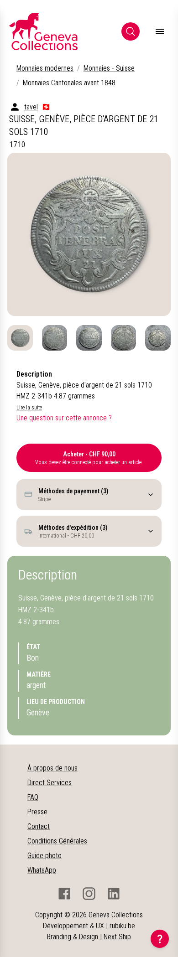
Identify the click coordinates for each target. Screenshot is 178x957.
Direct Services (49, 782)
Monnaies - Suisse (109, 68)
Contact (38, 826)
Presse (37, 811)
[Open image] (89, 234)
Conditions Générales (57, 841)
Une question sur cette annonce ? (64, 418)
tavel (31, 107)
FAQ (32, 797)
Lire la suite (29, 407)
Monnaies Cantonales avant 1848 (69, 82)
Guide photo (44, 855)
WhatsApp (41, 870)
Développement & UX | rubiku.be (89, 925)
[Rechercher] (130, 31)
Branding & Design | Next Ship (89, 936)
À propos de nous (52, 768)
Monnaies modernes (44, 68)
